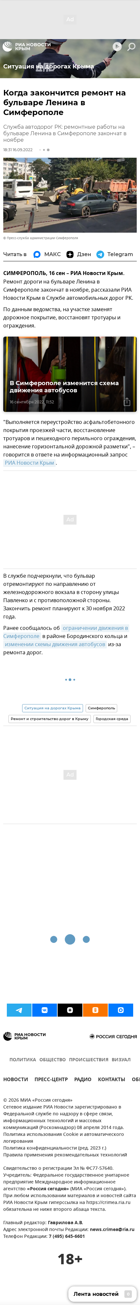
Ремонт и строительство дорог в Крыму (50, 719)
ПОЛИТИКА (22, 1060)
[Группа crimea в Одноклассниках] (95, 1010)
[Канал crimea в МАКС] (120, 1010)
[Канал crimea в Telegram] (19, 1010)
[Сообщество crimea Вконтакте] (44, 1010)
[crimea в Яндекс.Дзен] (70, 1010)
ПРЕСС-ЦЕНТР (51, 1080)
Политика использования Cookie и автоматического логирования (63, 1138)
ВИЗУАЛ (121, 1060)
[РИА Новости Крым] (26, 46)
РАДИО (82, 1080)
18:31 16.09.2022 (18, 149)
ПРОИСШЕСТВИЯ (88, 1060)
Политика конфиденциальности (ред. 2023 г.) (54, 1148)
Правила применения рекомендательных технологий (65, 1155)
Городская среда (112, 719)
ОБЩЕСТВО (52, 1060)
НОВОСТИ (15, 1080)
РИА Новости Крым (29, 463)
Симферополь (101, 708)
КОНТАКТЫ (111, 1080)
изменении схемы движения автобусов (55, 644)
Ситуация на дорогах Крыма (52, 708)
